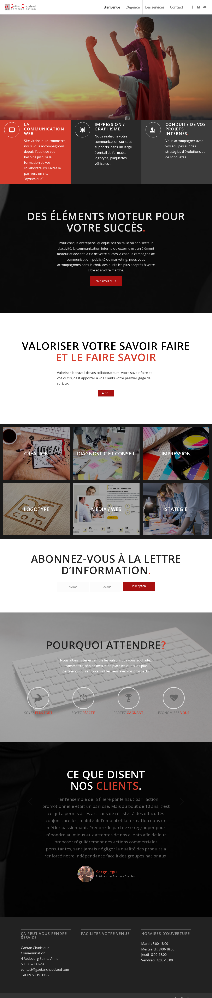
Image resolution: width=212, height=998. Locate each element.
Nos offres (32, 95)
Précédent (9, 67)
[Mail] (205, 7)
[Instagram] (198, 7)
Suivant (202, 67)
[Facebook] (192, 7)
